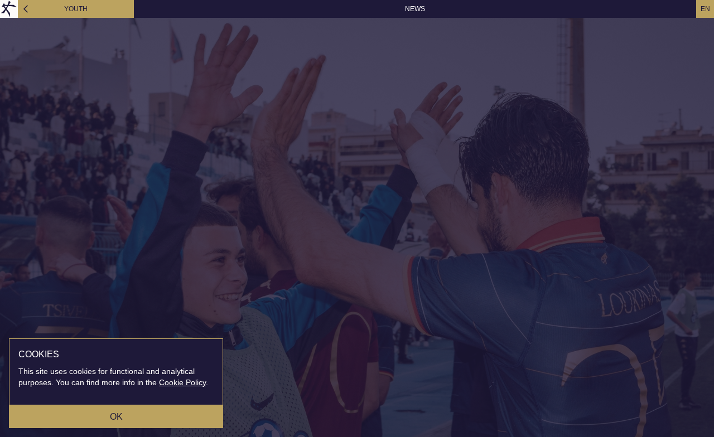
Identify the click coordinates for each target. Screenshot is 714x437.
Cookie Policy (182, 382)
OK (116, 416)
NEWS (415, 9)
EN (705, 9)
